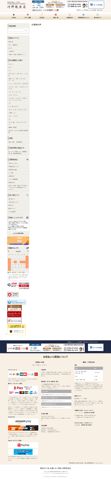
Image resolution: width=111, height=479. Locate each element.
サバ (10, 119)
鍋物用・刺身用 (12, 127)
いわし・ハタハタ (13, 116)
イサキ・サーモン (13, 95)
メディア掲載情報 (13, 179)
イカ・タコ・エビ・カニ (15, 92)
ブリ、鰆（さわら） (14, 106)
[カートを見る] (96, 7)
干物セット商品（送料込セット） (17, 54)
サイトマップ (99, 463)
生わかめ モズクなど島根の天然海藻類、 (18, 131)
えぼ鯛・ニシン (12, 112)
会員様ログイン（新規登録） (82, 10)
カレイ (10, 67)
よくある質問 (93, 10)
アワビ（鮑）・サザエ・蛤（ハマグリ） (18, 123)
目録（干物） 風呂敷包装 (15, 142)
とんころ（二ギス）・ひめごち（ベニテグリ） (18, 87)
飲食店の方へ (12, 182)
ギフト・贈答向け (13, 45)
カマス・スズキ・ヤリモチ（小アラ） (18, 109)
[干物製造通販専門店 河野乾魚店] (16, 7)
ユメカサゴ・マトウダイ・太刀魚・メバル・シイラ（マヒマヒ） (18, 99)
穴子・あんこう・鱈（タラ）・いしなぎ (18, 74)
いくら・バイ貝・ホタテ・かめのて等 (18, 83)
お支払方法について (14, 202)
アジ (10, 70)
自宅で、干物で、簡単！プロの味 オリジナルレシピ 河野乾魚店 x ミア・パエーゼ (18, 187)
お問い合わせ (100, 10)
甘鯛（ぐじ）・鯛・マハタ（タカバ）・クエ (17, 79)
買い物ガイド (12, 199)
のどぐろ (11, 64)
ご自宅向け (11, 51)
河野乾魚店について (14, 166)
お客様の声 (11, 176)
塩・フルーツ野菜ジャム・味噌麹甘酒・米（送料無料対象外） (18, 152)
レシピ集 (11, 173)
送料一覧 (11, 205)
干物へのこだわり (13, 163)
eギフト (10, 48)
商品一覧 (11, 41)
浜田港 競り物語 (13, 169)
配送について (12, 208)
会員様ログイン (70, 342)
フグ (10, 103)
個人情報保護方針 (89, 463)
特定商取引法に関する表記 (76, 463)
